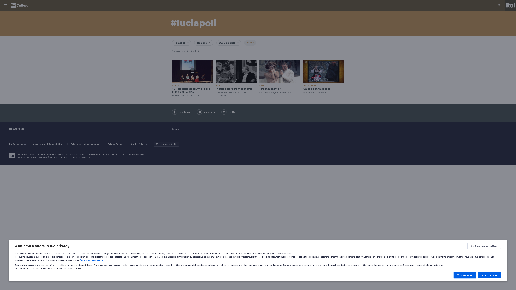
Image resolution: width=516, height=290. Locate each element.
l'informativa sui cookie (91, 260)
